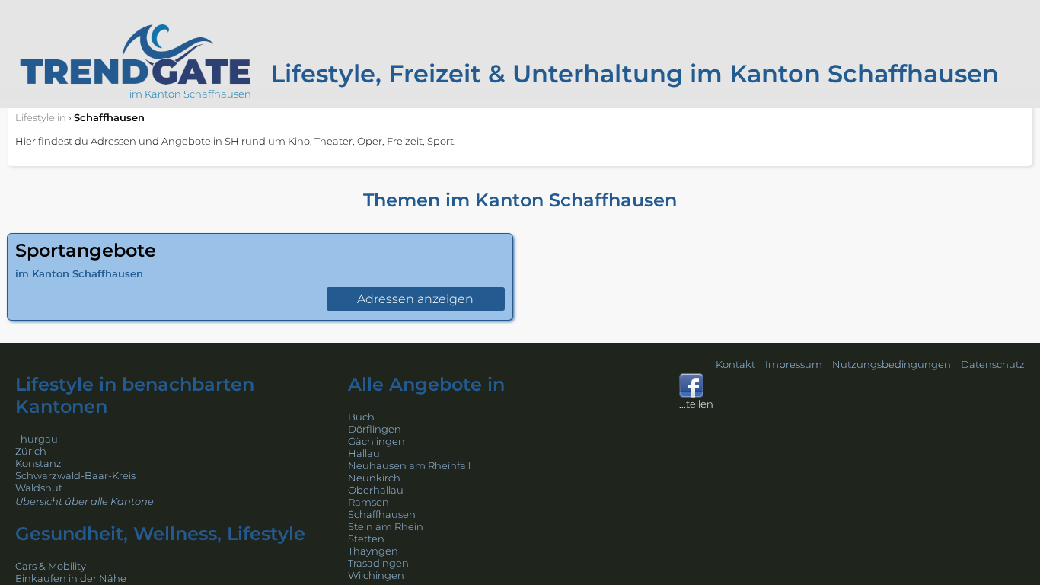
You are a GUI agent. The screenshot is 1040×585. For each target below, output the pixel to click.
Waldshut (38, 487)
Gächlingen (376, 441)
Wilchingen (376, 575)
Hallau (364, 453)
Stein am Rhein (385, 526)
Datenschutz (993, 364)
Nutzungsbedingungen (891, 364)
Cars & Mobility (50, 566)
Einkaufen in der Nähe (70, 578)
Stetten (366, 538)
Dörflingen (374, 429)
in (40, 117)
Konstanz (38, 463)
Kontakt (735, 364)
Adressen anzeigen (415, 299)
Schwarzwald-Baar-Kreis (75, 475)
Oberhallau (376, 490)
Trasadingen (378, 563)
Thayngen (373, 551)
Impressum (793, 364)
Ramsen (368, 502)
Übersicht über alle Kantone (84, 501)
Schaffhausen (382, 514)
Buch (361, 417)
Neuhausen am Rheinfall (409, 465)
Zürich (30, 451)
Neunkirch (374, 478)
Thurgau (36, 439)
